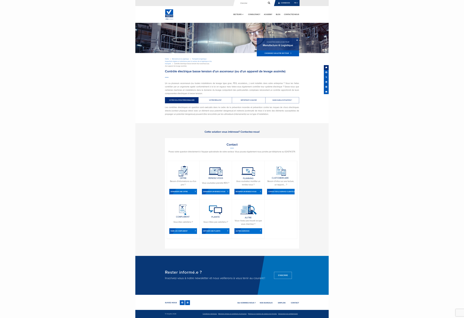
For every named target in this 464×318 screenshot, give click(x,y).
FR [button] (295, 3)
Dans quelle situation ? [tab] (282, 100)
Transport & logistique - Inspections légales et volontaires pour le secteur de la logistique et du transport (188, 61)
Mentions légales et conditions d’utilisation (232, 314)
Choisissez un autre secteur (277, 53)
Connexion (285, 3)
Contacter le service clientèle (281, 192)
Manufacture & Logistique (180, 59)
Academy (268, 14)
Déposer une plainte (211, 231)
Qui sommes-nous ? (246, 303)
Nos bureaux (266, 303)
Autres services (242, 231)
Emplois (282, 303)
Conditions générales (210, 314)
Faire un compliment (179, 231)
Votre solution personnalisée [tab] (181, 100)
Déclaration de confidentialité (288, 314)
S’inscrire (283, 275)
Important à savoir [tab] (249, 100)
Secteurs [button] (237, 14)
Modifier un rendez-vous (246, 192)
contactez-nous (291, 14)
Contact (295, 303)
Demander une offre (179, 192)
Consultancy (254, 14)
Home (167, 59)
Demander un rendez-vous (214, 192)
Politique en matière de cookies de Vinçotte (262, 314)
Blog (278, 14)
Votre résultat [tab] (215, 100)
